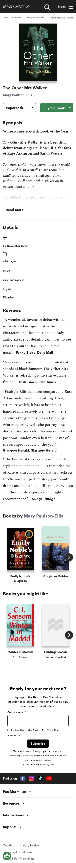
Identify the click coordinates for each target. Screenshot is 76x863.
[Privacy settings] (7, 856)
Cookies (8, 845)
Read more (14, 210)
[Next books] (69, 557)
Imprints (10, 827)
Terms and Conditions (17, 852)
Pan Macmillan (14, 791)
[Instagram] (31, 778)
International (13, 815)
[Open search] (47, 7)
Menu (62, 6)
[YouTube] (49, 778)
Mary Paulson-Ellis (36, 17)
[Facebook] (23, 778)
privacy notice (26, 755)
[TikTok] (40, 778)
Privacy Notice (29, 845)
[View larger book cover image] (38, 52)
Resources (11, 803)
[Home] (16, 6)
